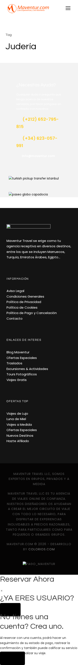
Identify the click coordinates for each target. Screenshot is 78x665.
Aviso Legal (15, 291)
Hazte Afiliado (17, 441)
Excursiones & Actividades (27, 369)
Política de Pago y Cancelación (31, 313)
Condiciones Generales (25, 296)
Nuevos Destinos (19, 435)
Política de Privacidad (23, 302)
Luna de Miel (16, 419)
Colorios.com (41, 549)
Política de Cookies (21, 307)
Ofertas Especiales (21, 358)
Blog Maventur (17, 352)
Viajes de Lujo (17, 413)
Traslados (14, 363)
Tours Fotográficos (21, 374)
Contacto (14, 318)
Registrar (12, 658)
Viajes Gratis (16, 380)
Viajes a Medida (19, 424)
